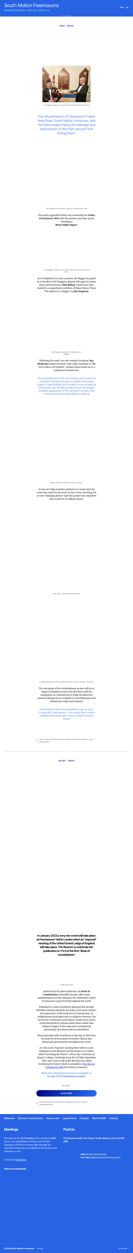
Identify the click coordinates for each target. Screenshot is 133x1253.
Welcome (9, 1118)
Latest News (69, 1118)
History (62, 761)
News (62, 26)
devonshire (49, 739)
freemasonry (59, 739)
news (91, 739)
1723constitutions (46, 1102)
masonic (84, 739)
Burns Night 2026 (66, 45)
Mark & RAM (99, 1118)
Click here (66, 1093)
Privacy (40, 1248)
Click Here (20, 1159)
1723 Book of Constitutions (66, 779)
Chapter (84, 1118)
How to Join (52, 1118)
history (77, 739)
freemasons (69, 739)
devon (41, 739)
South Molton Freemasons (31, 5)
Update (70, 26)
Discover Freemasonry (30, 1118)
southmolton (44, 742)
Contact (113, 1118)
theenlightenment (46, 1104)
